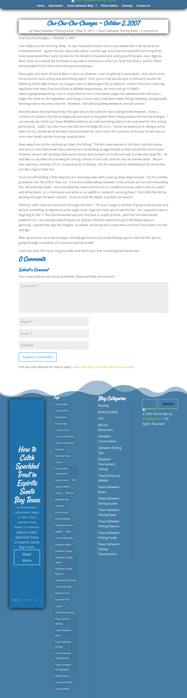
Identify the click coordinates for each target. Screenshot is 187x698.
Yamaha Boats (62, 688)
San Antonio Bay (63, 586)
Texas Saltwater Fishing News (118, 31)
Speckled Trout (62, 599)
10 (40, 600)
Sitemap (127, 5)
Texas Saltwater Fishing (63, 644)
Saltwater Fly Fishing (65, 580)
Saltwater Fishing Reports (63, 571)
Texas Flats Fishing (64, 612)
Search (168, 403)
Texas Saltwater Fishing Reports (25, 520)
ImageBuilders (152, 419)
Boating (103, 406)
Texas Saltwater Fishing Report (63, 667)
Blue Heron (61, 417)
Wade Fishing (62, 676)
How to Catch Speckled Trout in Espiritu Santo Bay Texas (27, 473)
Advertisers (56, 5)
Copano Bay (61, 423)
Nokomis (59, 505)
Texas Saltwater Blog (80, 5)
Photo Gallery (109, 5)
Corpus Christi (62, 430)
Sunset (58, 606)
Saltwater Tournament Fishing (106, 464)
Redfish (59, 531)
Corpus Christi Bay (64, 436)
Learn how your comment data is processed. (103, 367)
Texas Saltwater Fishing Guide (53, 31)
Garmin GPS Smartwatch (61, 471)
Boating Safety (108, 412)
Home (41, 5)
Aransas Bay (61, 404)
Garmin (59, 462)
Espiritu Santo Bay (64, 442)
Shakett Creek (62, 593)
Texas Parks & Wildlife (62, 621)
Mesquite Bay (62, 499)
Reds (68, 531)
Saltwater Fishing (63, 551)
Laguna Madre (62, 486)
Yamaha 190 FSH (63, 682)
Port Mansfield (62, 518)
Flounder (59, 449)
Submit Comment (38, 356)
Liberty (58, 492)
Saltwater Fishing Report (63, 560)
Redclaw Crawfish (64, 525)
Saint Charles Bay (64, 538)
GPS (74, 480)
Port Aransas (61, 512)
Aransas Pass (62, 410)
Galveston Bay (62, 455)
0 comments (149, 31)
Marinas (70, 492)
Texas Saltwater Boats (63, 633)
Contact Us (143, 5)
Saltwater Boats (63, 544)
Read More (26, 555)
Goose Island (61, 480)
